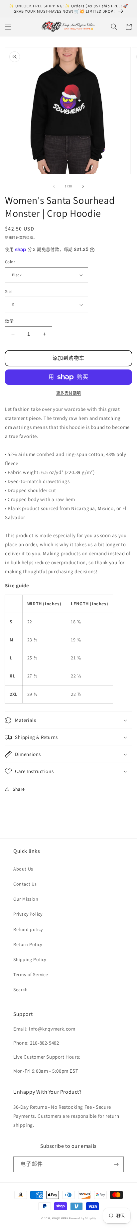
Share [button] (19, 789)
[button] (8, 26)
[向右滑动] (83, 186)
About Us (23, 869)
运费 (29, 238)
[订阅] (116, 1164)
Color (10, 262)
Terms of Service (30, 974)
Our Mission (26, 899)
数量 (9, 321)
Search (20, 989)
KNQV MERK (60, 1218)
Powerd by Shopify (82, 1218)
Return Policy (27, 944)
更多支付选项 (68, 393)
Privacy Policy (27, 914)
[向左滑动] (54, 186)
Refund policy (28, 929)
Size (9, 291)
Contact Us (25, 884)
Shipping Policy (29, 959)
